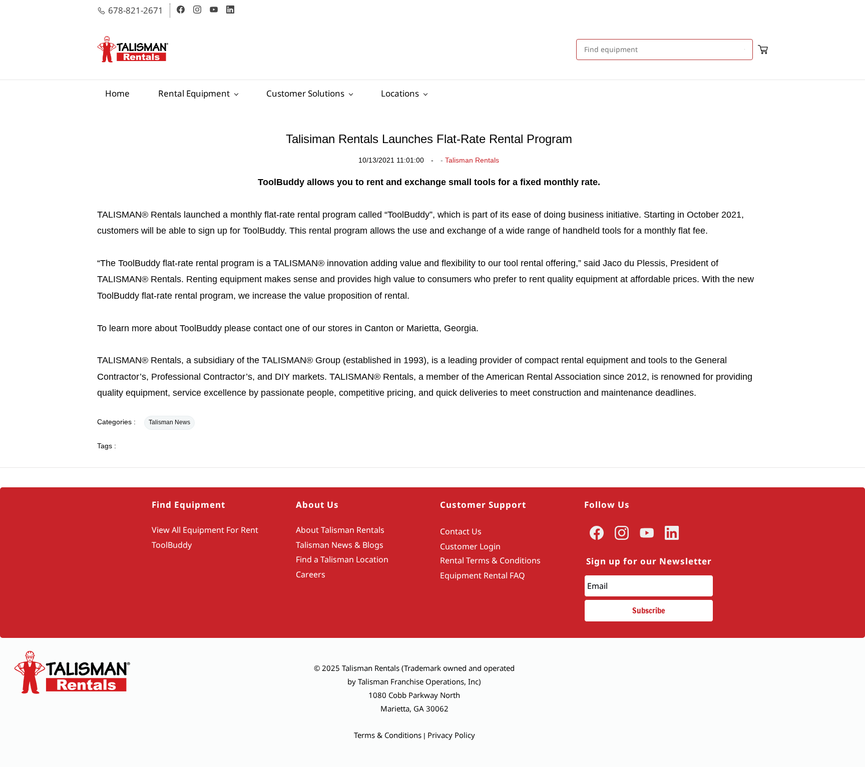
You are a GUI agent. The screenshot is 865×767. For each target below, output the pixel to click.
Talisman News (169, 422)
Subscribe (648, 610)
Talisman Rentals (472, 160)
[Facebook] (597, 533)
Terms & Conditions (387, 735)
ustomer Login (473, 546)
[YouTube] (647, 533)
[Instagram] (622, 533)
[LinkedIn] (672, 533)
